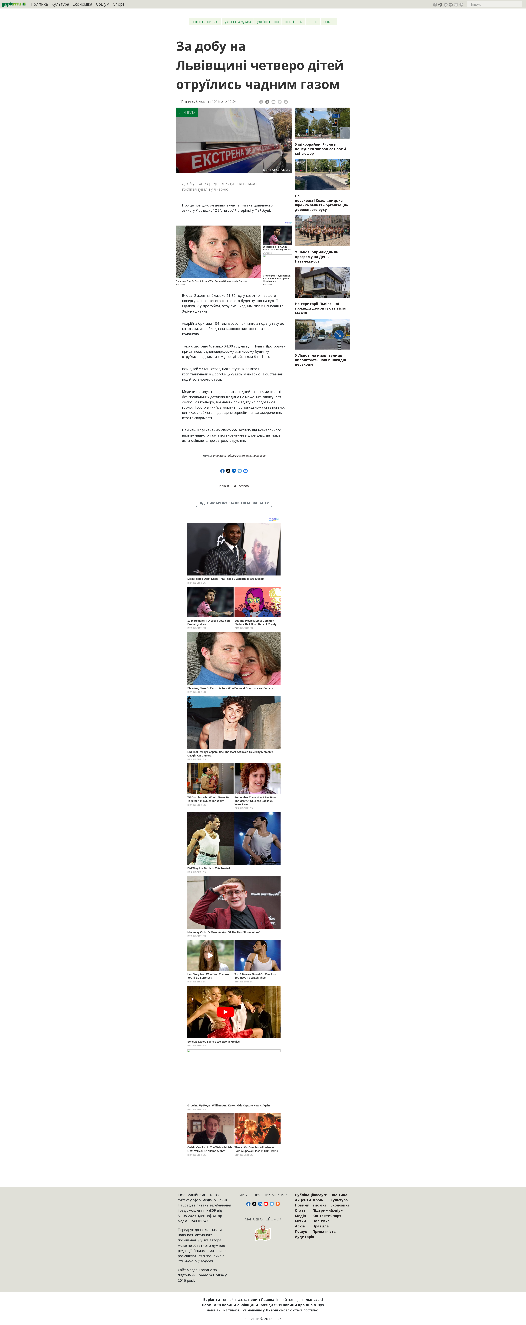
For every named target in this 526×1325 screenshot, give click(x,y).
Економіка (82, 4)
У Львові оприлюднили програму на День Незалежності (317, 256)
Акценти (303, 1200)
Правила (321, 1226)
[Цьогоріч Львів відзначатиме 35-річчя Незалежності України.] (322, 230)
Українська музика (238, 21)
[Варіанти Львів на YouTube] (451, 5)
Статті (313, 21)
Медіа (300, 1215)
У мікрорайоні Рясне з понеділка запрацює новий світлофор (320, 149)
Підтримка (323, 1210)
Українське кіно (268, 21)
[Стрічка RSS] (461, 5)
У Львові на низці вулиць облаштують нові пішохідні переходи (320, 360)
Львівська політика (205, 21)
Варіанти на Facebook (234, 486)
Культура (60, 4)
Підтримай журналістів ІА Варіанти (234, 502)
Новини (329, 21)
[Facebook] (261, 102)
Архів (300, 1226)
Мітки (300, 1221)
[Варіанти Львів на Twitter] (440, 5)
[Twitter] (267, 102)
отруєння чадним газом (229, 456)
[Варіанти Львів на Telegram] (456, 5)
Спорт (119, 4)
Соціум (102, 4)
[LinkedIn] (273, 102)
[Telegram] (280, 102)
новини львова (256, 456)
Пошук (301, 1231)
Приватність (324, 1231)
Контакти (322, 1215)
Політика (39, 4)
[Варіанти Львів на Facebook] (435, 5)
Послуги (320, 1194)
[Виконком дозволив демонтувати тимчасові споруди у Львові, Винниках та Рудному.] (322, 282)
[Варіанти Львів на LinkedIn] (446, 5)
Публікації (304, 1194)
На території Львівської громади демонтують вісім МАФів (320, 308)
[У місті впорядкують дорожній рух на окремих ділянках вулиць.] (322, 334)
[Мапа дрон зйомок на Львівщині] (263, 1233)
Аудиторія (304, 1236)
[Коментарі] (286, 102)
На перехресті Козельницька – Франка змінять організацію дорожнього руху (321, 202)
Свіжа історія (294, 21)
